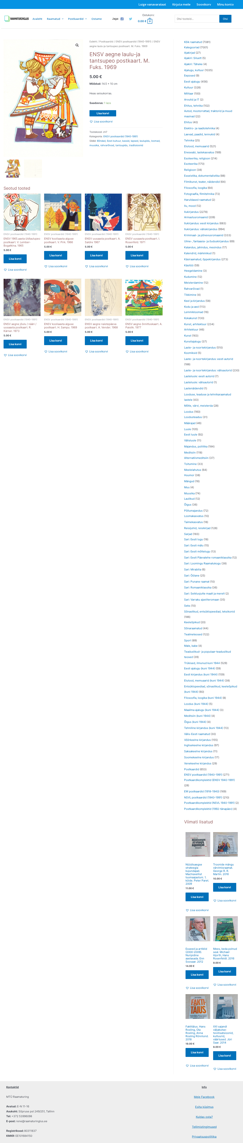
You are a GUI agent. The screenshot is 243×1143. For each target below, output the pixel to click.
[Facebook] (122, 18)
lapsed (134, 140)
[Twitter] (130, 18)
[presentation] (62, 19)
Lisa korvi (103, 113)
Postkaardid (75, 18)
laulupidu (145, 140)
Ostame (96, 18)
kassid (125, 140)
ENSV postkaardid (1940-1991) (133, 41)
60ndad (101, 140)
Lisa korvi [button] (15, 258)
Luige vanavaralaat (152, 4)
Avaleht (37, 18)
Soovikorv (204, 4)
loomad (155, 140)
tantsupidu (121, 145)
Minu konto (225, 4)
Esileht (93, 41)
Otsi (225, 18)
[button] (77, 45)
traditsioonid (136, 145)
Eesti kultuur (114, 140)
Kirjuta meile (181, 4)
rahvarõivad (107, 145)
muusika (94, 145)
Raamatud (53, 18)
